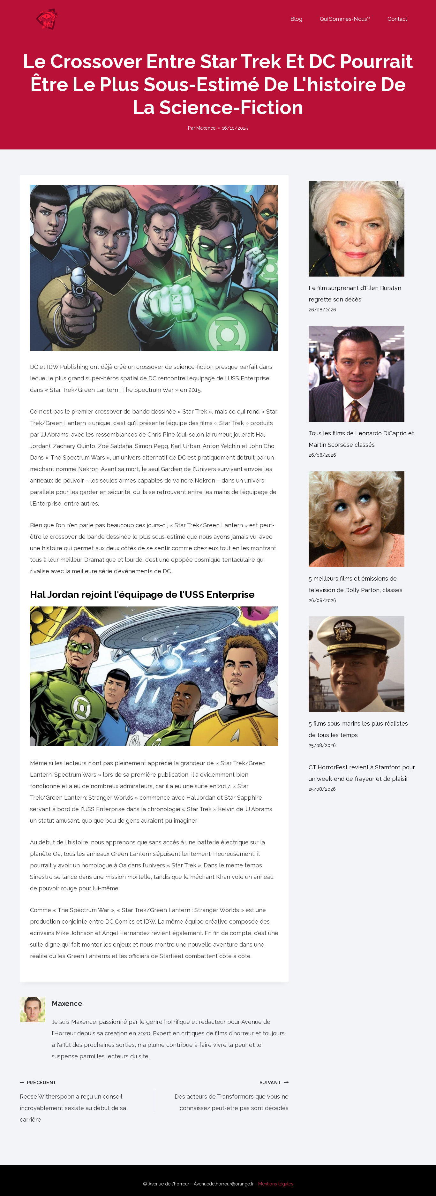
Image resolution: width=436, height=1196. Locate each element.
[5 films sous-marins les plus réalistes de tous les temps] (362, 664)
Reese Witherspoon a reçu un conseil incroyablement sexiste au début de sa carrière (73, 1101)
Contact (397, 19)
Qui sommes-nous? (345, 19)
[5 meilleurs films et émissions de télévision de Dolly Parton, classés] (362, 519)
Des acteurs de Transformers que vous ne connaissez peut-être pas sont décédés (232, 1095)
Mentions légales (275, 1183)
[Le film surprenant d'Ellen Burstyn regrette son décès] (362, 229)
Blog (296, 19)
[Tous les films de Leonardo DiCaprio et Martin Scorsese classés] (362, 374)
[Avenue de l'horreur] (47, 18)
